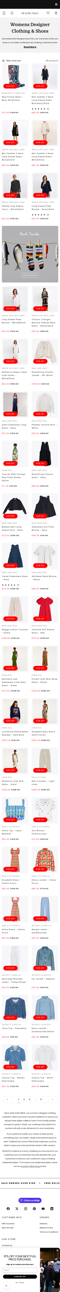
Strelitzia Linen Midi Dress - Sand (13, 783)
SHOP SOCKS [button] (30, 275)
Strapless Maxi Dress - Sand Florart (44, 733)
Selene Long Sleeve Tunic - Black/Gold (13, 208)
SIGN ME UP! (20, 1276)
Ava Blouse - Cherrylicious (39, 832)
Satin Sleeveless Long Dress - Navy (14, 426)
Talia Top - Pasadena (14, 1028)
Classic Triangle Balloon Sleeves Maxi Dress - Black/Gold (43, 322)
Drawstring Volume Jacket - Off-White (42, 374)
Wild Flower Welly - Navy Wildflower (12, 98)
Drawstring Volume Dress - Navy (42, 476)
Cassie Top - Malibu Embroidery (13, 1079)
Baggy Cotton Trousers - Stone (15, 631)
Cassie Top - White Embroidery (42, 1079)
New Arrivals (8, 1227)
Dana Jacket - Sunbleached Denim (43, 1030)
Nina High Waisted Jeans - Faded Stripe (14, 980)
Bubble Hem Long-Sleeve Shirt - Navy (12, 528)
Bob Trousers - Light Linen (43, 783)
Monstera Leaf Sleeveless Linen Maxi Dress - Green (14, 682)
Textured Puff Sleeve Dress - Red (43, 631)
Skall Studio (39, 777)
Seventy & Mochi (41, 925)
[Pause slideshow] (56, 4)
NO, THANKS (20, 1283)
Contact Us (7, 1245)
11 (41, 1099)
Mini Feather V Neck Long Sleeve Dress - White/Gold (43, 156)
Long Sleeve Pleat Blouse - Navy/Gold (43, 208)
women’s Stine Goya (30, 1166)
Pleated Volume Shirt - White (44, 426)
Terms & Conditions (49, 1232)
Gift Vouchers (8, 1223)
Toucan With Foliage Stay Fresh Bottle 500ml (13, 477)
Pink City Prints (11, 826)
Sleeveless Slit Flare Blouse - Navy (43, 528)
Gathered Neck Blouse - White (44, 578)
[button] (4, 13)
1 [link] (18, 1099)
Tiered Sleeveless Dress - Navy (15, 578)
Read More (30, 47)
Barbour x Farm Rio (13, 93)
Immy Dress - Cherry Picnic (13, 931)
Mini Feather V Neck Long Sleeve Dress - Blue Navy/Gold (43, 100)
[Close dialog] (57, 1250)
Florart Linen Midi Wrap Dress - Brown (45, 680)
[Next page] (52, 1099)
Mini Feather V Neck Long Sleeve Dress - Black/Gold (13, 156)
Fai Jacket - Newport (43, 979)
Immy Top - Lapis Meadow (12, 832)
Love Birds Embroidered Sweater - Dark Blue (15, 733)
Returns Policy (46, 1227)
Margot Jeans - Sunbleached (40, 931)
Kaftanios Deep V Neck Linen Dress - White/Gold (14, 375)
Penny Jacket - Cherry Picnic (44, 881)
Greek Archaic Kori (43, 93)
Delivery (43, 1223)
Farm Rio (7, 470)
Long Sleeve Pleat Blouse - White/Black (14, 321)
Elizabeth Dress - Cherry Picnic (11, 881)
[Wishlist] (48, 13)
